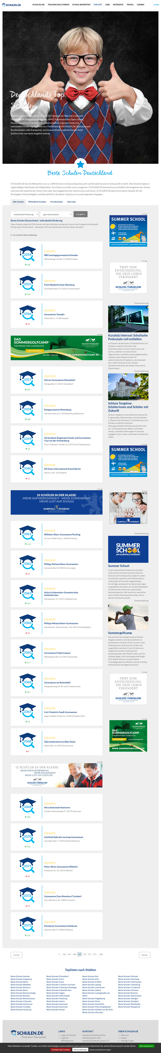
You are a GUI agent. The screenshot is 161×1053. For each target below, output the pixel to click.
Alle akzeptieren (146, 1046)
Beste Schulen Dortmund (21, 1004)
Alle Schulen (18, 201)
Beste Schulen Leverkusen (93, 987)
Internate (118, 4)
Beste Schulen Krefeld (91, 982)
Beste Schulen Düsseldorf (58, 976)
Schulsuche (38, 4)
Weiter (145, 955)
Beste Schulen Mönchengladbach (96, 1007)
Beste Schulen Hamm (56, 1001)
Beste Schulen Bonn (19, 990)
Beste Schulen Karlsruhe (57, 1007)
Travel (130, 4)
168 (74, 954)
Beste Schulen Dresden (21, 1007)
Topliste (97, 4)
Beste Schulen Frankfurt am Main (61, 984)
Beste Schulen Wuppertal (129, 1007)
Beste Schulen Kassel (56, 1009)
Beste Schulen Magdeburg (93, 998)
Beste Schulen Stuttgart (128, 1001)
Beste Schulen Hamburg (57, 998)
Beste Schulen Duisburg (21, 1009)
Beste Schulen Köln (90, 979)
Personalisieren (80, 1049)
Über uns (125, 1035)
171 (89, 954)
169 (79, 954)
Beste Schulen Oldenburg (129, 984)
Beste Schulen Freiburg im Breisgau (62, 987)
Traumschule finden (58, 4)
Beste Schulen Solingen (128, 998)
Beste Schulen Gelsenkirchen (59, 990)
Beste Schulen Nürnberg (128, 979)
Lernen (140, 4)
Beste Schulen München (92, 1012)
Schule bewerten (81, 4)
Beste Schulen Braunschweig (23, 993)
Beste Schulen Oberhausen (130, 982)
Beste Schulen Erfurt (55, 979)
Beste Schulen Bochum (20, 987)
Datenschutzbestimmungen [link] (100, 1050)
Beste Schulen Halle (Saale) (58, 995)
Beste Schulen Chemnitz (21, 1001)
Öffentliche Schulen (37, 201)
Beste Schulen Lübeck (91, 990)
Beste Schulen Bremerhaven (23, 998)
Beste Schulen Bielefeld (21, 984)
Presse (124, 1038)
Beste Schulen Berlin (19, 982)
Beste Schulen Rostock (128, 993)
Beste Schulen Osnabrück (129, 987)
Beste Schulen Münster (128, 976)
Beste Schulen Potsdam (128, 990)
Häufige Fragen (127, 1040)
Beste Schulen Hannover (57, 1004)
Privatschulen (56, 201)
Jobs (107, 4)
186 (101, 954)
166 (64, 954)
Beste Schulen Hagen (56, 993)
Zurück (16, 955)
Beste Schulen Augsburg (21, 979)
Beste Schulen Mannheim (93, 1004)
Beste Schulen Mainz (91, 1001)
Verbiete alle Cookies (61, 1049)
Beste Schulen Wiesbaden (129, 1004)
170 (84, 954)
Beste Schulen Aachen (20, 976)
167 (69, 954)
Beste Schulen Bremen (20, 995)
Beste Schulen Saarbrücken (130, 995)
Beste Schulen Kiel (90, 976)
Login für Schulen (68, 1035)
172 (94, 954)
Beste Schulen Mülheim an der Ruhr (97, 1009)
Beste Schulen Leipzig (91, 984)
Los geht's (80, 214)
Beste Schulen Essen (55, 982)
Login (156, 5)
